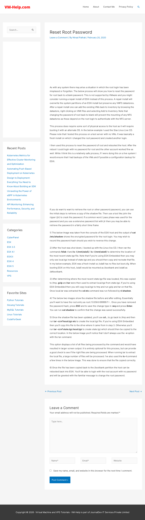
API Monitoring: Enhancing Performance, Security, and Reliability (20, 208)
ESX (9, 242)
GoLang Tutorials (15, 305)
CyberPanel (13, 237)
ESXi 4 (10, 261)
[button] (138, 7)
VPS (9, 275)
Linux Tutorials (14, 314)
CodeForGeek (14, 319)
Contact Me (109, 6)
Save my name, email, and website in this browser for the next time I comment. (92, 470)
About (96, 6)
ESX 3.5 (11, 247)
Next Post (136, 391)
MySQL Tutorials (15, 309)
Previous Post (53, 391)
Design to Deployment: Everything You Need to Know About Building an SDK (21, 182)
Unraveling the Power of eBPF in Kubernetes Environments (19, 195)
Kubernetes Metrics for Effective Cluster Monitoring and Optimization (21, 159)
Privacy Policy (126, 6)
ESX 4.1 (10, 251)
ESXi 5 (10, 266)
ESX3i (10, 256)
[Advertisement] (21, 89)
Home (86, 6)
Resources (12, 271)
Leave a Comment (59, 37)
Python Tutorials (15, 300)
